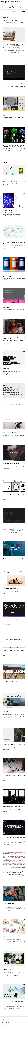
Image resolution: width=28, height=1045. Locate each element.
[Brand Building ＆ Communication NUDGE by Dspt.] (14, 522)
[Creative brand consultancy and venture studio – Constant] (14, 460)
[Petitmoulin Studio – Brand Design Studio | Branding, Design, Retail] (14, 271)
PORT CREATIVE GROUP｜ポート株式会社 (13, 1001)
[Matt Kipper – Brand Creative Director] (14, 585)
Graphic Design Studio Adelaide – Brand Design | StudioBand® (14, 307)
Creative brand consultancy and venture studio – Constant (14, 464)
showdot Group (6, 368)
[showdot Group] (14, 365)
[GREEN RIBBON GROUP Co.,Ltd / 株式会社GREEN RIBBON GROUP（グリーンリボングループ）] (14, 142)
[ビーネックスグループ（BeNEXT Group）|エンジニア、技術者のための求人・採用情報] (14, 867)
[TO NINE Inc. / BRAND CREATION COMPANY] (14, 647)
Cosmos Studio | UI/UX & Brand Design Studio (13, 806)
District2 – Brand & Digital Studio (10, 432)
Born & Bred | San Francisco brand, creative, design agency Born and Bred (14, 211)
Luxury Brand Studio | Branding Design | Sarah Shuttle (14, 776)
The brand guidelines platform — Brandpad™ (13, 494)
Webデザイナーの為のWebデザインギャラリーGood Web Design (10, 2)
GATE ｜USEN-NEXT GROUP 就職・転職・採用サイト (14, 838)
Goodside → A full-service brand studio (12, 619)
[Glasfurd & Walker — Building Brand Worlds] (14, 555)
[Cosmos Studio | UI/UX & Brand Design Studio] (14, 803)
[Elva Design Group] (14, 397)
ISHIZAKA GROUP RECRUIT (9, 903)
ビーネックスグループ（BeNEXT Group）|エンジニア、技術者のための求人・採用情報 (14, 872)
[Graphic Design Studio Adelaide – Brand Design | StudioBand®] (14, 302)
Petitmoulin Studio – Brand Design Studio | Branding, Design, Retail (14, 275)
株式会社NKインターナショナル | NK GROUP (13, 969)
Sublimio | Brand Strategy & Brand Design (12, 83)
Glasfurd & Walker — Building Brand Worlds (13, 558)
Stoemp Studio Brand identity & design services (14, 744)
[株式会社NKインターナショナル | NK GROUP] (14, 965)
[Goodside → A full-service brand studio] (14, 616)
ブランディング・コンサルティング (19, 11)
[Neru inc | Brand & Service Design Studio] (14, 174)
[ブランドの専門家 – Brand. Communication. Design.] (14, 238)
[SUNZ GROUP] (14, 933)
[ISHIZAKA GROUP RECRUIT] (14, 900)
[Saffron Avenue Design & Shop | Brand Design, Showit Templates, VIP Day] (14, 333)
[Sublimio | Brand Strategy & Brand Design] (14, 79)
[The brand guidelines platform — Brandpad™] (14, 491)
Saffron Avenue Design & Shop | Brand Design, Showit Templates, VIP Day (14, 338)
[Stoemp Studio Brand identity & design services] (14, 741)
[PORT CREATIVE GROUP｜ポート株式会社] (14, 998)
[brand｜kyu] (14, 708)
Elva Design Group (7, 401)
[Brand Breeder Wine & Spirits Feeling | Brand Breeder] (14, 110)
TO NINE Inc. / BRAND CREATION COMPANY (13, 650)
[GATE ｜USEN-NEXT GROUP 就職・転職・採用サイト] (14, 834)
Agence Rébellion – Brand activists (11, 681)
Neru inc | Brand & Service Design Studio (12, 178)
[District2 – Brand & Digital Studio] (14, 429)
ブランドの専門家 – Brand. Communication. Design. (14, 243)
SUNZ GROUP (6, 936)
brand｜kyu (5, 711)
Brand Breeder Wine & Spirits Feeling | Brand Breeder (14, 115)
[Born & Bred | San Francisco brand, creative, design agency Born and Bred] (14, 207)
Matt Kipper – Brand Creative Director (11, 588)
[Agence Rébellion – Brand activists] (14, 678)
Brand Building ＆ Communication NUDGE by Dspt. (14, 527)
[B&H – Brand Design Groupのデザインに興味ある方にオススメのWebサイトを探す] (14, 41)
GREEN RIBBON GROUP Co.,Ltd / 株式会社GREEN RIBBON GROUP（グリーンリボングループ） (14, 147)
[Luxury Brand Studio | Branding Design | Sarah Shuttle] (14, 772)
